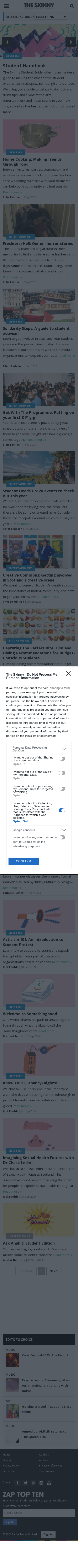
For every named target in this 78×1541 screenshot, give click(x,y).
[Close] (70, 675)
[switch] (62, 759)
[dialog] (39, 770)
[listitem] (39, 749)
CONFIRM (23, 861)
